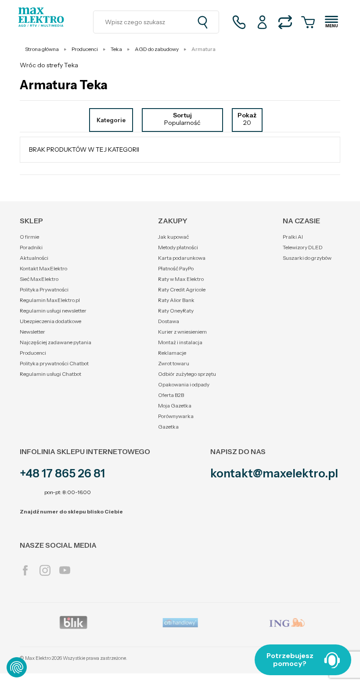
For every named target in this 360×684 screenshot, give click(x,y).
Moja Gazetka (174, 405)
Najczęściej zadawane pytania (55, 342)
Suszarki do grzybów (307, 258)
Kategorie (111, 120)
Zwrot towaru (173, 363)
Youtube (64, 570)
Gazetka (168, 426)
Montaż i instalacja (180, 342)
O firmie (29, 236)
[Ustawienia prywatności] (17, 667)
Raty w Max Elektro (181, 279)
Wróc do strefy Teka (49, 65)
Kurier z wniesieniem (182, 331)
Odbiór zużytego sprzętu (187, 374)
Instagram (45, 570)
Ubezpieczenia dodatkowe (50, 321)
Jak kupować (173, 236)
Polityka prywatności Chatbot (54, 363)
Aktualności (34, 258)
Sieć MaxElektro (39, 279)
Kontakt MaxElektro (43, 268)
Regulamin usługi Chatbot (50, 374)
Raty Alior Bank (176, 300)
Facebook (25, 570)
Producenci (33, 352)
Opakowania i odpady (183, 384)
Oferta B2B (171, 395)
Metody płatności (178, 247)
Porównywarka (176, 416)
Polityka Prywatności (44, 289)
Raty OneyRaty (176, 310)
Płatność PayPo (176, 268)
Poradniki (31, 247)
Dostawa (168, 321)
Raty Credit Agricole (181, 289)
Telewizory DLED (303, 247)
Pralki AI (293, 236)
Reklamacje (172, 352)
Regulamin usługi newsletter (53, 310)
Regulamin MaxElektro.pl (50, 300)
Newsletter (32, 331)
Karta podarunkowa (181, 258)
